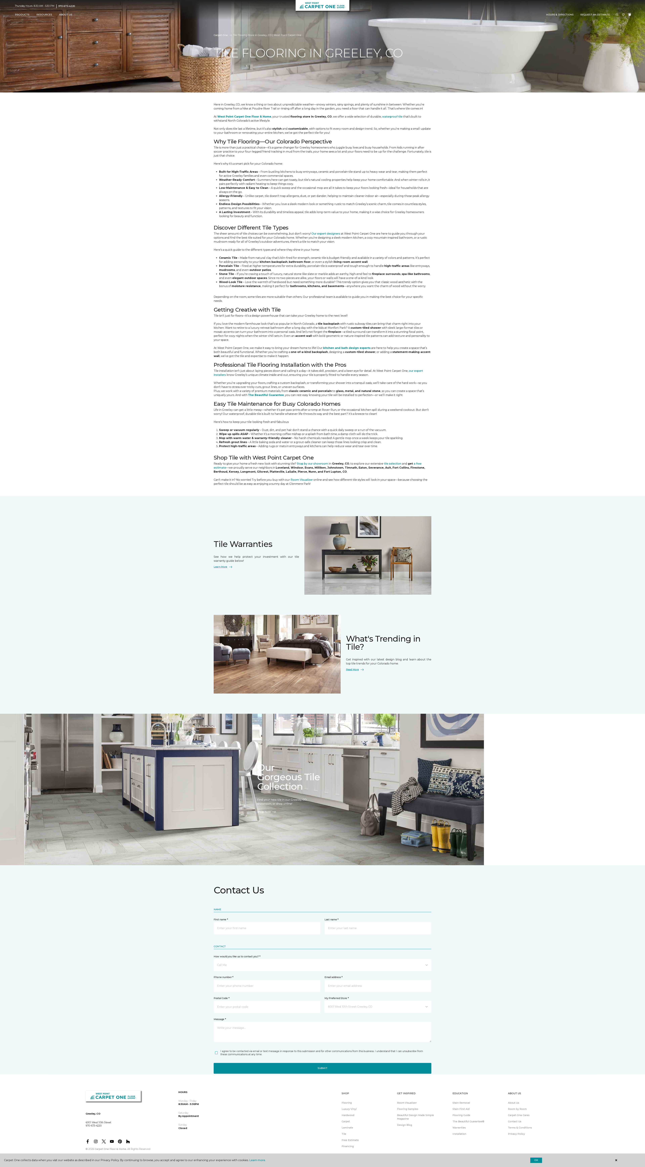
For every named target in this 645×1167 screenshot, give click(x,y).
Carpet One (221, 35)
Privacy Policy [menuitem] (516, 1133)
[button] (617, 14)
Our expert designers (325, 233)
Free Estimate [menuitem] (350, 1140)
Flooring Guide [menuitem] (461, 1115)
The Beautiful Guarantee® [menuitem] (468, 1121)
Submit (322, 1068)
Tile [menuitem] (344, 1133)
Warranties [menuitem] (459, 1127)
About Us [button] (65, 14)
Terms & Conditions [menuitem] (520, 1127)
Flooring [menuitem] (347, 1102)
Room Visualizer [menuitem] (407, 1102)
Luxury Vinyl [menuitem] (349, 1109)
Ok (536, 1160)
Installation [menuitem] (459, 1133)
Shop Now (264, 811)
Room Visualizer (302, 479)
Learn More (220, 566)
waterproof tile (392, 116)
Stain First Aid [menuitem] (461, 1109)
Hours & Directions (560, 14)
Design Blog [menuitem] (404, 1124)
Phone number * (223, 977)
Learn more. (257, 1160)
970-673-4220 (66, 6)
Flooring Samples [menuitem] (407, 1109)
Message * (220, 1019)
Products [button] (22, 14)
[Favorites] (623, 14)
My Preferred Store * (337, 998)
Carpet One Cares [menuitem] (519, 1115)
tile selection (392, 463)
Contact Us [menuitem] (514, 1121)
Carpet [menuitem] (346, 1121)
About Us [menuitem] (513, 1102)
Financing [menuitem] (348, 1146)
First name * (221, 919)
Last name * (331, 919)
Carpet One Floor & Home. (111, 1149)
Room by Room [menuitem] (517, 1109)
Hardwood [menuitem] (348, 1115)
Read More (352, 669)
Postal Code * (221, 998)
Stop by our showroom (312, 463)
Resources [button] (44, 14)
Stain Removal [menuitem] (461, 1102)
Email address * (333, 977)
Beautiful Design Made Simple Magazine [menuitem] (415, 1117)
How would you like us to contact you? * (237, 956)
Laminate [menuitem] (347, 1127)
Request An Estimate (595, 14)
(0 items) (630, 14)
